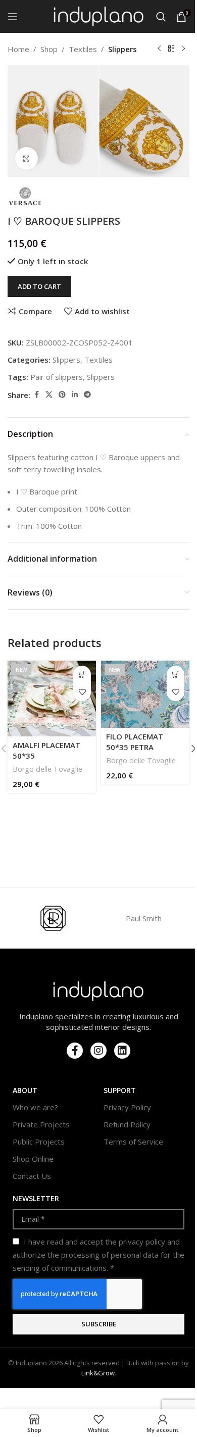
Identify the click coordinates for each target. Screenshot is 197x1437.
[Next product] (183, 49)
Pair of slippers (56, 377)
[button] (82, 674)
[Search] (161, 17)
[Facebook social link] (36, 395)
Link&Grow (98, 1372)
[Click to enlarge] (26, 158)
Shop (49, 49)
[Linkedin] (122, 1051)
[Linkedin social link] (75, 395)
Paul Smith (144, 918)
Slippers (122, 49)
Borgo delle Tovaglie (47, 769)
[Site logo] (99, 16)
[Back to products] (171, 49)
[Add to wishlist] (82, 692)
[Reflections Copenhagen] (53, 918)
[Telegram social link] (87, 395)
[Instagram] (98, 1051)
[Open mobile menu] (13, 17)
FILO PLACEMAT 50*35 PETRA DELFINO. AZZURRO (141, 747)
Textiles (83, 49)
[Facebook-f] (75, 1051)
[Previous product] (159, 49)
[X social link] (49, 395)
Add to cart (39, 286)
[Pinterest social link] (62, 395)
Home (18, 49)
